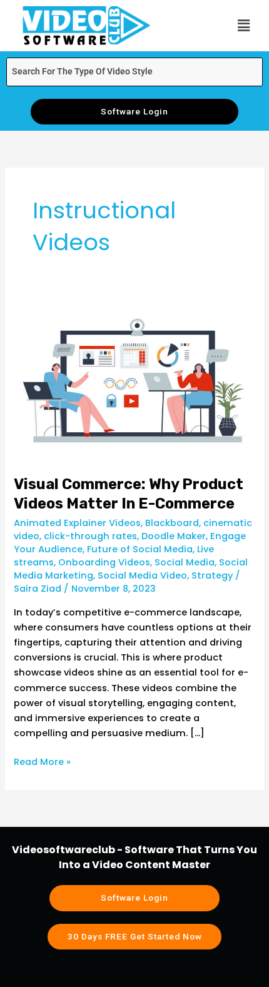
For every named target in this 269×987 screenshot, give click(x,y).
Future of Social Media (140, 549)
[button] (244, 26)
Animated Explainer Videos (77, 523)
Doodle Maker (173, 536)
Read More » (42, 761)
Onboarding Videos (104, 562)
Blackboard (172, 523)
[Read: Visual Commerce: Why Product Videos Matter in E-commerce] (134, 381)
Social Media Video (142, 575)
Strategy (212, 575)
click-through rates (90, 536)
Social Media (185, 562)
